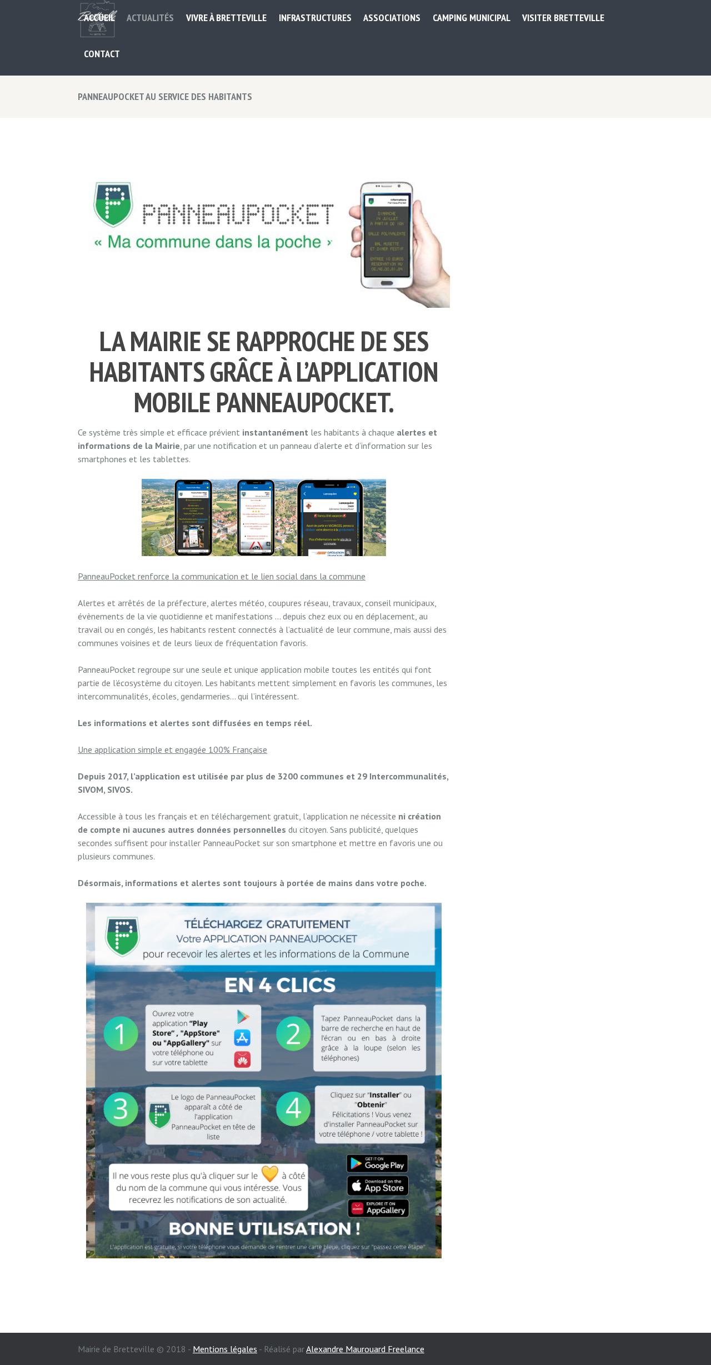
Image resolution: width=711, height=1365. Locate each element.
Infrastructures (315, 17)
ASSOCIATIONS (391, 17)
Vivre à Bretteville (226, 17)
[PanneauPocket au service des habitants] (264, 229)
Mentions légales (225, 1348)
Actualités (150, 17)
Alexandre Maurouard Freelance (365, 1348)
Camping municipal (471, 17)
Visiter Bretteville (563, 17)
